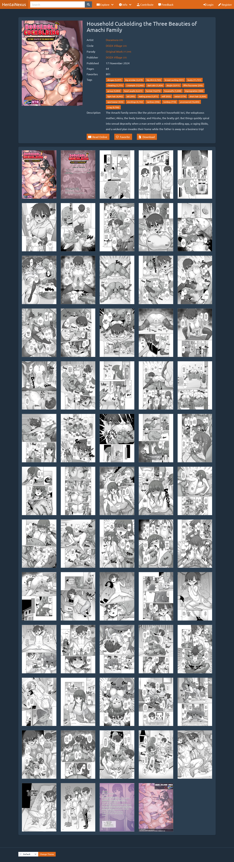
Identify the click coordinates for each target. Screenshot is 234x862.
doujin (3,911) (173, 85)
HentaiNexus (14, 4)
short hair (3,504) (198, 96)
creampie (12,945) (135, 85)
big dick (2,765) (154, 80)
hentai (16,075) (153, 90)
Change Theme (47, 854)
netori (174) (180, 96)
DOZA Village (116, 45)
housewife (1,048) (172, 90)
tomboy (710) (169, 101)
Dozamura (114, 39)
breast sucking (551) (174, 80)
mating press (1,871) (148, 96)
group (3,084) (113, 90)
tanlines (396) (153, 101)
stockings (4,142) (135, 101)
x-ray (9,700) (113, 107)
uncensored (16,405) (189, 101)
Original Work (118, 51)
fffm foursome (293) (193, 85)
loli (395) (131, 96)
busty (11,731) (194, 80)
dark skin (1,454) (155, 85)
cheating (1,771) (115, 85)
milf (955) (166, 96)
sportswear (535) (115, 101)
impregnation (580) (194, 90)
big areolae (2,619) (134, 80)
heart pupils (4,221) (133, 90)
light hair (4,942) (115, 96)
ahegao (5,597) (114, 80)
